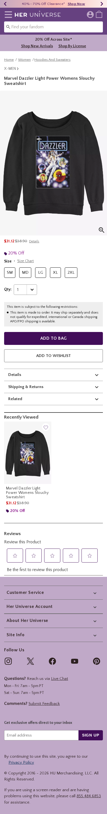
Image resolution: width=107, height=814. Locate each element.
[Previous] (5, 4)
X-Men (10, 69)
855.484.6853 (89, 796)
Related (15, 399)
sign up (90, 735)
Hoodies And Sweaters (52, 60)
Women (24, 60)
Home (9, 60)
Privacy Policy (21, 762)
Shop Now (76, 4)
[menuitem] (99, 14)
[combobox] (53, 26)
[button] (7, 14)
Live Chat (59, 678)
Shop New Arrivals (37, 46)
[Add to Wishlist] (46, 427)
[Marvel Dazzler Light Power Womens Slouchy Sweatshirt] (27, 453)
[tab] (53, 163)
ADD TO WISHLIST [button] (53, 355)
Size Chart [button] (25, 261)
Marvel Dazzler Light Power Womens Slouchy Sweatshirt (27, 492)
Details (14, 374)
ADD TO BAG (53, 338)
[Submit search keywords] (8, 26)
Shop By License (72, 46)
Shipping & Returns (25, 386)
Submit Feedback (44, 703)
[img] (8, 661)
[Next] (102, 4)
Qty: (8, 289)
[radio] (9, 272)
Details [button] (34, 241)
